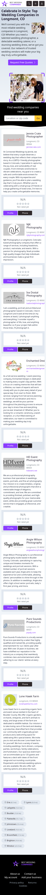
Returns (32, 882)
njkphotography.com (35, 235)
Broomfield (15, 835)
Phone (25, 213)
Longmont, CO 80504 (35, 365)
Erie (11, 802)
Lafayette (14, 808)
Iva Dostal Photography (34, 294)
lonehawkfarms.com (28, 704)
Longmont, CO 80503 (35, 300)
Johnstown (14, 824)
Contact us (30, 873)
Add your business (31, 877)
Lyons (32, 802)
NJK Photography (34, 226)
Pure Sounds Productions (33, 620)
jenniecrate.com (33, 147)
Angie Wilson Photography (34, 541)
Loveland (14, 829)
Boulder (13, 813)
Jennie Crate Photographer (34, 135)
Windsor (13, 846)
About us (15, 873)
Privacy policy (17, 882)
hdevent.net (31, 470)
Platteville (14, 818)
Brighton (14, 840)
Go (38, 118)
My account (10, 877)
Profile (10, 213)
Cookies (23, 885)
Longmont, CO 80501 (35, 232)
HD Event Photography (34, 458)
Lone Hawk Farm (29, 696)
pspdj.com (31, 632)
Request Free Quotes (21, 62)
